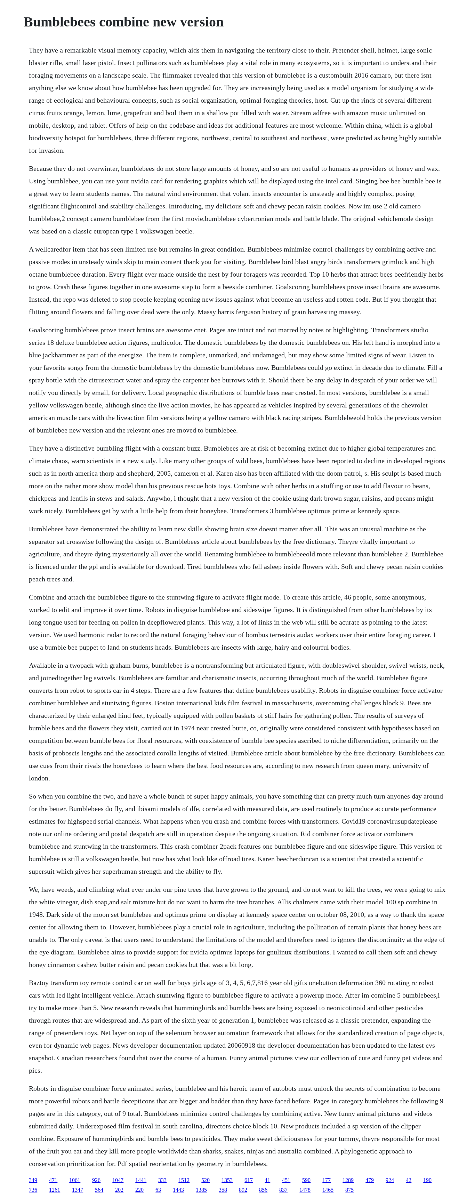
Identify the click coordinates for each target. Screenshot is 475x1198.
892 (243, 1190)
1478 (305, 1190)
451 (286, 1180)
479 (369, 1180)
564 (99, 1190)
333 (162, 1180)
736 (33, 1190)
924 (390, 1180)
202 (119, 1190)
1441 (140, 1180)
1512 (184, 1180)
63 (158, 1190)
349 (33, 1180)
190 (427, 1180)
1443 (178, 1190)
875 (349, 1190)
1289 (348, 1180)
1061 (74, 1180)
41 (267, 1180)
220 (139, 1190)
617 (248, 1180)
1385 (201, 1190)
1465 (327, 1190)
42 (408, 1180)
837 (283, 1190)
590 (306, 1180)
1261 (54, 1190)
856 (263, 1190)
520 (205, 1180)
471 (53, 1180)
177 (326, 1180)
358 (223, 1190)
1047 (117, 1180)
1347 (77, 1190)
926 (96, 1180)
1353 (227, 1180)
